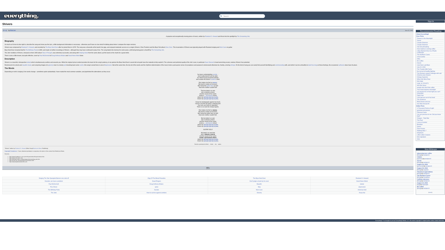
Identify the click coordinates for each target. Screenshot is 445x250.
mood (29, 65)
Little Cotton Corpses (423, 135)
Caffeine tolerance (423, 179)
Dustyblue (426, 177)
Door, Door (168, 47)
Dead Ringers (156, 181)
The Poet (420, 120)
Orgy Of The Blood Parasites (156, 178)
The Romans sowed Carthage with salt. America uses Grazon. (429, 74)
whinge (232, 65)
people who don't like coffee (426, 87)
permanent (209, 95)
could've (213, 79)
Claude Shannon (422, 42)
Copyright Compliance (11, 151)
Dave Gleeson (209, 62)
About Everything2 (422, 34)
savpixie (426, 170)
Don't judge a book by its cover (259, 181)
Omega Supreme (422, 77)
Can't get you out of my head (426, 97)
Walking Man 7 (421, 130)
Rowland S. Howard (211, 36)
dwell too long (312, 65)
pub (65, 65)
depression (108, 65)
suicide (215, 74)
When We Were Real (423, 79)
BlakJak (13, 30)
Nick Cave (223, 47)
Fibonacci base (422, 112)
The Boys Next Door (51, 47)
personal (420, 166)
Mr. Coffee (420, 61)
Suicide (156, 190)
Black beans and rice (423, 101)
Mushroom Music (37, 148)
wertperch (426, 155)
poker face (210, 86)
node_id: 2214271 (423, 83)
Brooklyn (420, 124)
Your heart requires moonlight (426, 89)
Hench (419, 63)
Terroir (419, 40)
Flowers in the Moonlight (424, 38)
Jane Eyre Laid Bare (423, 65)
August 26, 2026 (422, 164)
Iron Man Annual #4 (423, 104)
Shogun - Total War (423, 118)
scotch (82, 65)
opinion (420, 158)
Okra (418, 59)
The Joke (54, 193)
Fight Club (420, 95)
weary (215, 82)
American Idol (362, 190)
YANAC (419, 157)
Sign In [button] (431, 21)
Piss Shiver (53, 187)
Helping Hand (83, 53)
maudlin (24, 65)
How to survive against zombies (157, 193)
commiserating (279, 65)
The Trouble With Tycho (424, 69)
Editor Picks (420, 106)
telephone (420, 133)
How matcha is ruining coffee (426, 49)
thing (4, 30)
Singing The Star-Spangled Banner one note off (54, 178)
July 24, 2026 (421, 67)
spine (156, 187)
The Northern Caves (423, 54)
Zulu (418, 139)
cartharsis (341, 65)
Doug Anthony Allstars (58, 55)
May (259, 187)
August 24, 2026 (422, 183)
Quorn (419, 126)
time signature (421, 137)
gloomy (51, 65)
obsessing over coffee (424, 153)
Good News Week (74, 55)
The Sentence (421, 99)
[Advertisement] (222, 6)
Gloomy (259, 193)
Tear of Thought (47, 53)
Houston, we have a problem (54, 181)
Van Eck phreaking (423, 47)
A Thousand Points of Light (425, 108)
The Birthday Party (31, 50)
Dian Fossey (421, 128)
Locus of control (422, 122)
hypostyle (425, 184)
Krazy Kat (362, 193)
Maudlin (259, 184)
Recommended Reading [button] (430, 31)
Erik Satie (420, 81)
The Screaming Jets (243, 36)
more (430, 192)
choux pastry (421, 57)
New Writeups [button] (431, 149)
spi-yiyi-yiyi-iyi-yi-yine (211, 97)
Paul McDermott (45, 55)
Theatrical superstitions (425, 172)
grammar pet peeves (423, 110)
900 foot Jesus (421, 85)
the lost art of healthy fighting (426, 71)
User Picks (420, 36)
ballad (29, 62)
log (419, 184)
